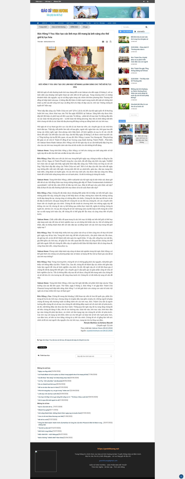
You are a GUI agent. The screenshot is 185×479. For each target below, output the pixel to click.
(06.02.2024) (107, 328)
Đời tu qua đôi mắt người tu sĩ (48, 400)
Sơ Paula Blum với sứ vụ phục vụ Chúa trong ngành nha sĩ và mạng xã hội (63, 374)
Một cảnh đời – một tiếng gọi (48, 434)
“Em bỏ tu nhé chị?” (44, 428)
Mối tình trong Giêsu (45, 431)
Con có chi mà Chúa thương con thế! (50, 416)
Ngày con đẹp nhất (44, 371)
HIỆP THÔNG (70, 23)
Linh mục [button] (48, 1)
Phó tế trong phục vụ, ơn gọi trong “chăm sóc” (54, 390)
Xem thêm (134, 115)
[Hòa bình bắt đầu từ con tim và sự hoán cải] (124, 106)
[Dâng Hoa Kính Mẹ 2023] (142, 129)
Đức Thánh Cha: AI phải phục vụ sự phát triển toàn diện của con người (139, 60)
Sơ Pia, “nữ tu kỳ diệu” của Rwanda (50, 381)
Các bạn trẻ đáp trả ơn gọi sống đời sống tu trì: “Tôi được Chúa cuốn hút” (63, 397)
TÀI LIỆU (88, 23)
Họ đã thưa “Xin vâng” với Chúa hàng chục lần (54, 378)
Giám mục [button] (39, 1)
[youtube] (147, 1)
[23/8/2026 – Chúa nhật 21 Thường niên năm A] (124, 49)
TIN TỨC (52, 23)
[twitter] (144, 1)
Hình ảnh (122, 121)
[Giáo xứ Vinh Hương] (54, 12)
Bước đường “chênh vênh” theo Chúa (50, 437)
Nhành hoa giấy (43, 410)
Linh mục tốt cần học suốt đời (48, 394)
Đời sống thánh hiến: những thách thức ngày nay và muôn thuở (59, 413)
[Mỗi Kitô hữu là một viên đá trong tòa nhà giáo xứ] (124, 39)
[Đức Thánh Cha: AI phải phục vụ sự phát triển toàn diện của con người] (124, 59)
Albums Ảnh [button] (57, 1)
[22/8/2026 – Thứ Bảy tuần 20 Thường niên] (124, 81)
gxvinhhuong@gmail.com (108, 461)
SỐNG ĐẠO (80, 23)
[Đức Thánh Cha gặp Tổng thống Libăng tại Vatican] (124, 70)
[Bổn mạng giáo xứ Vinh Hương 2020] (126, 139)
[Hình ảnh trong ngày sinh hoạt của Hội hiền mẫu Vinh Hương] (142, 139)
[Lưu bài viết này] (111, 41)
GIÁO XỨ (44, 23)
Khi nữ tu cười (43, 419)
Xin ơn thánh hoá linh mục (47, 384)
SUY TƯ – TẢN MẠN (99, 23)
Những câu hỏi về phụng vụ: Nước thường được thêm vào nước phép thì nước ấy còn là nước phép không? (140, 93)
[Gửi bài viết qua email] (103, 41)
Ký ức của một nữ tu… (45, 407)
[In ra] (107, 41)
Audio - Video (112, 23)
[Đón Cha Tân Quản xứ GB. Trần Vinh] (126, 129)
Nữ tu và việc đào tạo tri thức (48, 387)
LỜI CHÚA (60, 23)
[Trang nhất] (38, 23)
